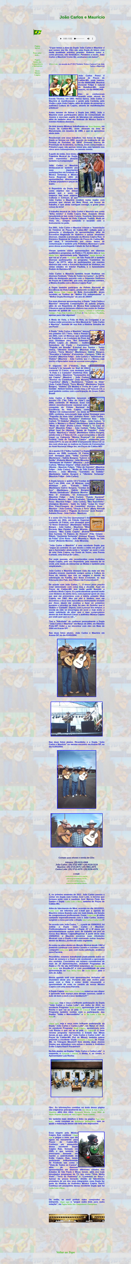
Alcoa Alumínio (94, 126)
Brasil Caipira (75, 1008)
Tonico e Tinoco (78, 311)
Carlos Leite (54, 911)
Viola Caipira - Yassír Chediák (83, 1114)
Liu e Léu (53, 64)
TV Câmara (84, 1010)
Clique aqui (53, 1003)
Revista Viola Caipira (63, 292)
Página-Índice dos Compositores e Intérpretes (79, 1204)
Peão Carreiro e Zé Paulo (72, 313)
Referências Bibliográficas (85, 1121)
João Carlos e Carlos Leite (92, 920)
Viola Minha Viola (74, 971)
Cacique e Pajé (55, 313)
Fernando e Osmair (85, 1040)
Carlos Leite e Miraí (73, 902)
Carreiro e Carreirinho (95, 311)
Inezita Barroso (96, 255)
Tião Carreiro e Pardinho (94, 313)
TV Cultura (71, 258)
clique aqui (64, 1202)
